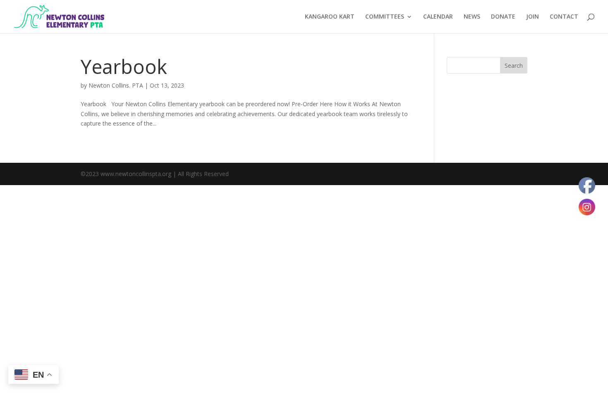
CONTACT (564, 17)
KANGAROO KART (329, 17)
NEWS (472, 17)
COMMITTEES (384, 17)
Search (514, 65)
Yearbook (124, 66)
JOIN (532, 17)
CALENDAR (438, 17)
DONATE (503, 17)
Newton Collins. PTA (116, 85)
